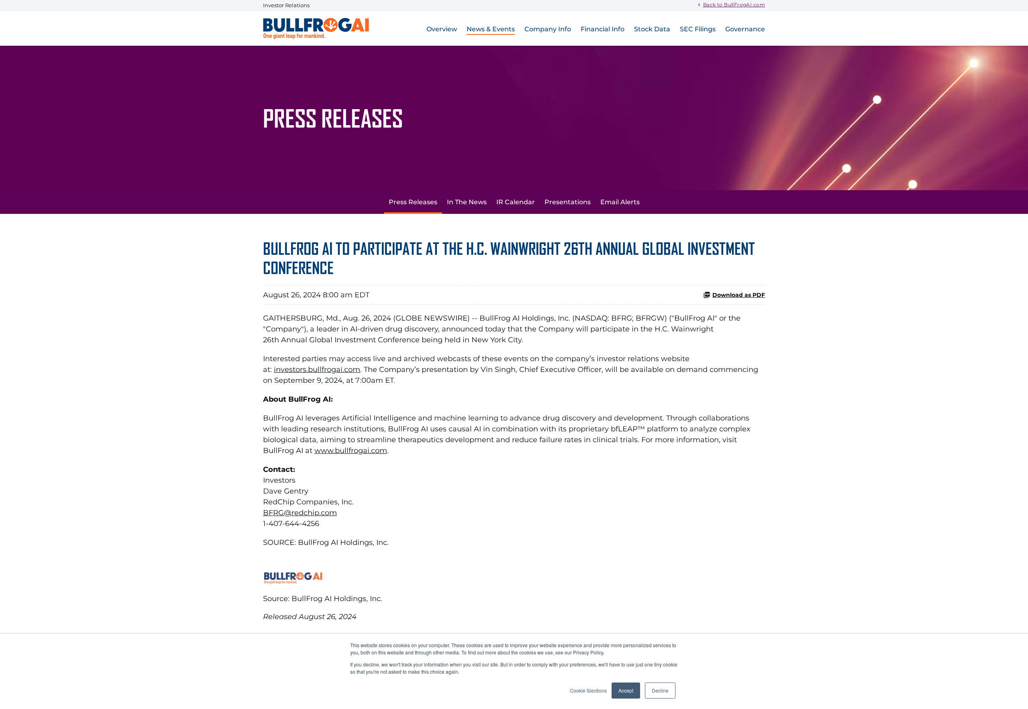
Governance (745, 29)
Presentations (568, 202)
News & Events (491, 29)
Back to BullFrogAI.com (734, 4)
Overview (441, 29)
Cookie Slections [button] (588, 690)
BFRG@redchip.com (300, 512)
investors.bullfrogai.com (317, 369)
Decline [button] (660, 690)
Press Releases (413, 202)
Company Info (547, 29)
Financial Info (602, 29)
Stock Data (652, 29)
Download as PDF (738, 295)
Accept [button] (625, 690)
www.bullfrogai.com (350, 450)
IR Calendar (515, 202)
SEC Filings (698, 29)
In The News (467, 202)
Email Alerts (620, 202)
